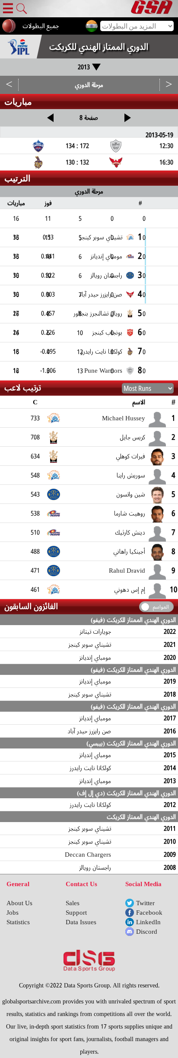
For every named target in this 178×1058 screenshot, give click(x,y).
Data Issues (81, 922)
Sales (72, 903)
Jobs (12, 912)
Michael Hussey (123, 418)
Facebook (149, 912)
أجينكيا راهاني (129, 551)
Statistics (18, 922)
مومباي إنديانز (95, 657)
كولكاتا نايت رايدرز (90, 768)
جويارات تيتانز (95, 632)
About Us (19, 903)
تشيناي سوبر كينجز (90, 645)
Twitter (145, 903)
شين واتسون (130, 494)
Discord (146, 932)
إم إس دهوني (129, 590)
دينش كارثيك (130, 532)
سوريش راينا (131, 475)
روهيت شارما (129, 513)
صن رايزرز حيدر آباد (89, 731)
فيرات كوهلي (130, 456)
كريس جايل (132, 437)
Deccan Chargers (88, 854)
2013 (84, 67)
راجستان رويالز (95, 867)
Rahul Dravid (127, 570)
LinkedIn (148, 922)
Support (76, 912)
